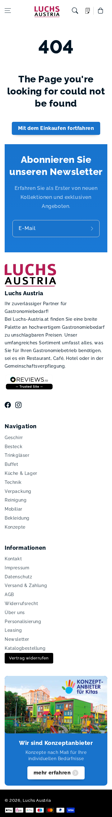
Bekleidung (17, 518)
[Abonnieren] (93, 228)
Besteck (13, 446)
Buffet (11, 464)
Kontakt (13, 558)
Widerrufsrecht (21, 603)
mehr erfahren (52, 773)
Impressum (17, 567)
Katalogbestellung (25, 648)
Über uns (15, 612)
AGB (9, 594)
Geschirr (14, 437)
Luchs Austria (37, 800)
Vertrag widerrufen (29, 658)
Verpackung (18, 491)
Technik (13, 482)
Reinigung (15, 500)
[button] (8, 10)
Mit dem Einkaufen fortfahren (56, 128)
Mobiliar (13, 509)
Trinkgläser (17, 455)
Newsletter (17, 639)
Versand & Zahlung (26, 585)
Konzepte (15, 527)
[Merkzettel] (88, 11)
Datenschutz (18, 576)
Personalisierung (23, 621)
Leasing (13, 630)
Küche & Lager (21, 473)
